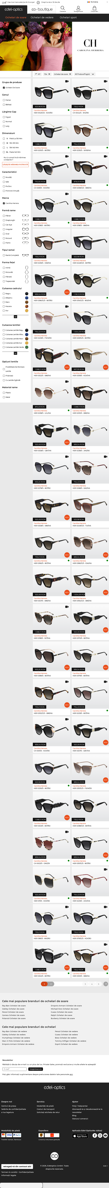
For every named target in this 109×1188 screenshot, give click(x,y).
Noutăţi (9, 177)
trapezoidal (10, 281)
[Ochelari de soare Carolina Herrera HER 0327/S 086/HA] (51, 579)
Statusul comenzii (80, 1119)
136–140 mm (13, 148)
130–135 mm (13, 143)
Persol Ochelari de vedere (66, 1031)
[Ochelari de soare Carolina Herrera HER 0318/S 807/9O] (51, 204)
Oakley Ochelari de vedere (14, 1034)
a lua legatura (7, 1112)
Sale (7, 182)
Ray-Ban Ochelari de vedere (14, 1031)
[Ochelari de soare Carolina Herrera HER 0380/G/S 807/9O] (51, 279)
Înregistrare (78, 11)
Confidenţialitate (26, 1172)
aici (71, 1074)
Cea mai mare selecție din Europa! (21, 2)
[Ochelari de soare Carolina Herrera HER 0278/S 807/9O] (51, 467)
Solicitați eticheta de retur (48, 1112)
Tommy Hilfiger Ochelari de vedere (70, 1041)
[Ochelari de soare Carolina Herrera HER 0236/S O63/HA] (51, 242)
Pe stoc (9, 186)
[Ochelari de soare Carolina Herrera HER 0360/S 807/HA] (51, 542)
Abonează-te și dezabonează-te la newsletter (87, 1110)
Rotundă (9, 272)
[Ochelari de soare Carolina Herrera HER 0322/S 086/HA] (51, 354)
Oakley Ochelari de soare (13, 1009)
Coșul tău (94, 11)
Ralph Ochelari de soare (61, 1015)
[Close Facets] (15, 74)
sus (105, 1166)
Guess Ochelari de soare (61, 1012)
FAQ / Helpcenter (80, 1106)
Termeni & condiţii (9, 1172)
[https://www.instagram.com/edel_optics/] (100, 1136)
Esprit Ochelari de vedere (66, 1044)
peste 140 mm (13, 152)
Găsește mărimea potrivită (15, 165)
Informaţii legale (8, 1175)
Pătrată (9, 277)
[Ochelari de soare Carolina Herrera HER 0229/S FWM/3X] (51, 317)
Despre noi (6, 1101)
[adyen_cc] (3, 1135)
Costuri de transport (45, 1109)
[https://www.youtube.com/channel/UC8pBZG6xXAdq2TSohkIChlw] (105, 1136)
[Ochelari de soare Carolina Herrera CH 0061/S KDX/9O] (51, 167)
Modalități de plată (45, 1106)
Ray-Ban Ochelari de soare (14, 1006)
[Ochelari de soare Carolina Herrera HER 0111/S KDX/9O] (51, 880)
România (94, 2)
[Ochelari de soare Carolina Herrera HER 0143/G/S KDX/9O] (51, 92)
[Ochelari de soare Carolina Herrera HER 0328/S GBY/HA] (51, 429)
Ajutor (75, 1101)
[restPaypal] (17, 1135)
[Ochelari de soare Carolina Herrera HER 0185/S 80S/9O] (51, 917)
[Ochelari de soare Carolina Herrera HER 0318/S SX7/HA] (51, 617)
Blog (74, 1115)
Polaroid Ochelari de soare (14, 1018)
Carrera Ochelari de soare (13, 1015)
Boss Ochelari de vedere (66, 1038)
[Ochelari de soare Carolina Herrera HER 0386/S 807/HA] (51, 654)
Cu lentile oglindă (13, 380)
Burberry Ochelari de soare (63, 1018)
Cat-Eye (9, 225)
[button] (13, 9)
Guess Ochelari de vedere (66, 1034)
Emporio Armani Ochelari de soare (66, 1006)
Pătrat (8, 216)
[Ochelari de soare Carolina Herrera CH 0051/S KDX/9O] (51, 729)
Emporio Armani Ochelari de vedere (18, 1044)
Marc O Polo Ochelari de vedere (16, 1041)
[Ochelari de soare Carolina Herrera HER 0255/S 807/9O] (51, 129)
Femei (8, 100)
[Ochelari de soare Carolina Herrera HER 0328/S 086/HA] (51, 504)
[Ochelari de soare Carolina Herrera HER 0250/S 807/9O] (51, 767)
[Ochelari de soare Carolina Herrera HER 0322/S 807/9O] (51, 955)
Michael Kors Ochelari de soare (64, 1009)
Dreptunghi (10, 220)
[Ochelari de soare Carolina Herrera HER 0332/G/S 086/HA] (51, 692)
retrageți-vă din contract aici (17, 1166)
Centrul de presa (8, 1106)
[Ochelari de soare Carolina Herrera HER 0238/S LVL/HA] (51, 392)
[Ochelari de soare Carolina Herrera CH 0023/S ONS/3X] (51, 842)
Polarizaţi (9, 376)
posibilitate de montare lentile (15, 369)
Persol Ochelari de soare (13, 1012)
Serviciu (41, 1101)
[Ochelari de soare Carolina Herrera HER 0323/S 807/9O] (51, 805)
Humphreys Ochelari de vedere (16, 1038)
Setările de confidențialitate (13, 1109)
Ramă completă (12, 255)
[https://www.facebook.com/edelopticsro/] (95, 1136)
